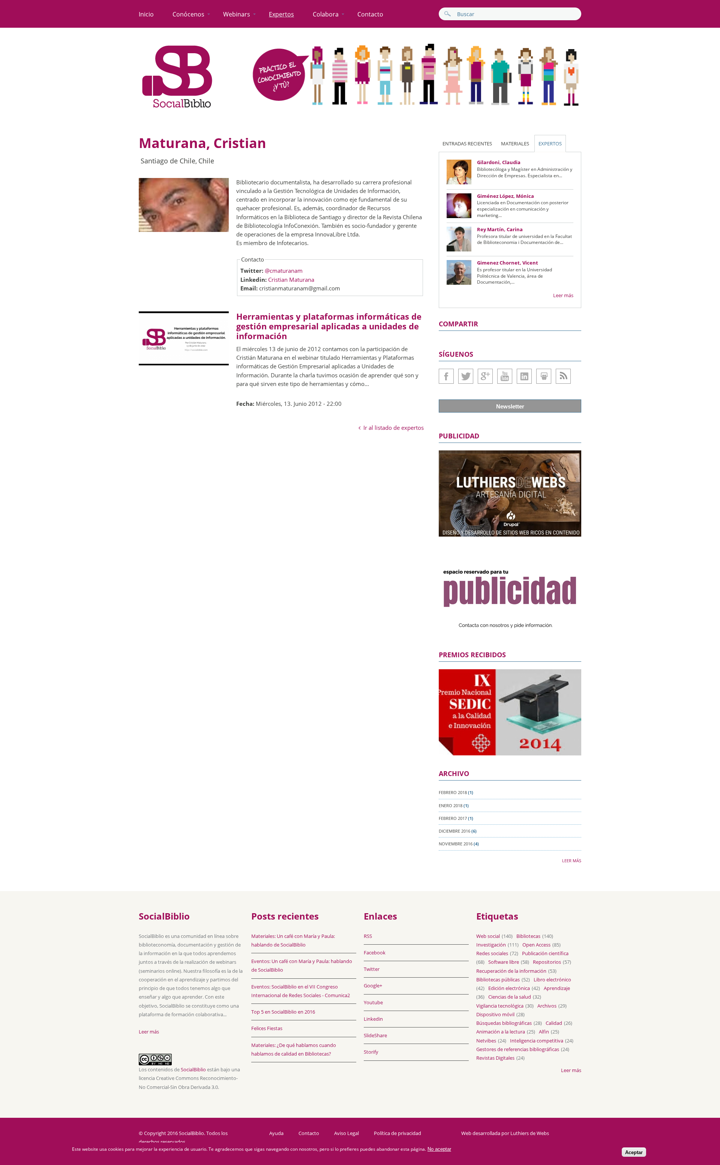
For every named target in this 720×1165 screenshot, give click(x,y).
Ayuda (276, 1133)
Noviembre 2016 (455, 843)
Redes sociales (492, 953)
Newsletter (510, 406)
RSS (368, 936)
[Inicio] (177, 108)
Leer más (563, 295)
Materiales (515, 143)
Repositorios (547, 962)
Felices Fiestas (266, 1028)
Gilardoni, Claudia (498, 162)
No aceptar (439, 1149)
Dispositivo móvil (495, 1014)
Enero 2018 (450, 805)
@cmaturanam (284, 270)
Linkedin (524, 376)
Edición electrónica (509, 988)
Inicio (146, 14)
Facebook (446, 376)
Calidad (554, 1023)
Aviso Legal (346, 1133)
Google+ (485, 376)
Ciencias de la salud (509, 996)
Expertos (281, 14)
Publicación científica (545, 953)
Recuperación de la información (511, 971)
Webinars (236, 14)
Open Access (536, 944)
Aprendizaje (557, 988)
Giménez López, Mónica (505, 196)
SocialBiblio (193, 1069)
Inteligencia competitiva (536, 1040)
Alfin (544, 1031)
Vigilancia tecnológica (500, 1005)
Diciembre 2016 (454, 831)
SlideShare (543, 376)
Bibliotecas (528, 936)
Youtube (504, 376)
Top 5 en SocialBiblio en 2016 (283, 1011)
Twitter (465, 376)
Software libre (503, 962)
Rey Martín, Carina (500, 229)
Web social (488, 936)
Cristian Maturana (291, 279)
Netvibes (486, 1040)
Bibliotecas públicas (498, 979)
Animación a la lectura (500, 1031)
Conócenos (188, 14)
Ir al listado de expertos (393, 427)
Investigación (491, 944)
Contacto (370, 14)
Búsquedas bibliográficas (504, 1023)
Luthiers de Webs (529, 1133)
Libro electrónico (552, 979)
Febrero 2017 (453, 818)
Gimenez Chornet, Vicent (507, 262)
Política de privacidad (397, 1133)
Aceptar (634, 1152)
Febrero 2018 (453, 792)
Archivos (546, 1005)
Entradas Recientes (467, 143)
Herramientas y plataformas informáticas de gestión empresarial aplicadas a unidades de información (329, 326)
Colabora (326, 14)
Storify (371, 1051)
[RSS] (563, 376)
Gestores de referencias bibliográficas (517, 1049)
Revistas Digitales (495, 1057)
